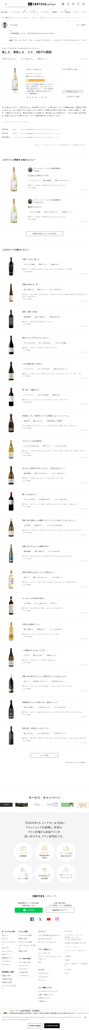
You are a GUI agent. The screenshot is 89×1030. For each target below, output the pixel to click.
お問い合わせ (68, 931)
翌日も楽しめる (54, 317)
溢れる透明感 (47, 180)
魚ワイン (26, 577)
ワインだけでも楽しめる (31, 446)
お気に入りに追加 (73, 96)
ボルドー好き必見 (43, 395)
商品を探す (4, 12)
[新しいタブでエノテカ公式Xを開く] (40, 919)
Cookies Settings (35, 1026)
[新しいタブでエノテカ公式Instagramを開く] (57, 919)
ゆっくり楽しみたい (27, 59)
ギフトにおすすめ (29, 343)
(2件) (45, 97)
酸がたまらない (38, 421)
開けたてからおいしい (10, 59)
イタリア (34, 17)
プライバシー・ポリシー (72, 947)
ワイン (18, 17)
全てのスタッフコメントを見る (75, 762)
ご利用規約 (68, 956)
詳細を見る (33, 93)
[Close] (85, 1017)
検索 (30, 4)
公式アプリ (64, 910)
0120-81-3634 (79, 935)
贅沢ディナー (43, 264)
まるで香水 (27, 525)
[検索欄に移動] (6, 4)
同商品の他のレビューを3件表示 (44, 234)
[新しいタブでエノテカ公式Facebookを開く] (32, 919)
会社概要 (67, 960)
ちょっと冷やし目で (43, 369)
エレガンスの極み (34, 212)
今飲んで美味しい (40, 317)
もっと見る (44, 755)
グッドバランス (34, 180)
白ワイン (26, 17)
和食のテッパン (42, 59)
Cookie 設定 (68, 969)
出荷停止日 (74, 939)
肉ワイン (54, 603)
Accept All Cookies (52, 1026)
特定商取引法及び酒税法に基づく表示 (75, 943)
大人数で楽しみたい (45, 499)
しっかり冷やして (56, 577)
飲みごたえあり (28, 733)
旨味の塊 (26, 421)
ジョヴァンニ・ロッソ (57, 17)
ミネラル (26, 655)
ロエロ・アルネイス (73, 17)
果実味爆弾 (27, 317)
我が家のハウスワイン (40, 681)
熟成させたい (55, 264)
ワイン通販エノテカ (7, 17)
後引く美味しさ (28, 289)
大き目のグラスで (44, 707)
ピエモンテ (43, 17)
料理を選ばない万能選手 (54, 421)
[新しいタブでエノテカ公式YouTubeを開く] (49, 919)
